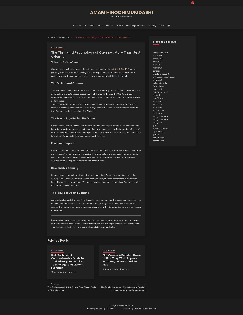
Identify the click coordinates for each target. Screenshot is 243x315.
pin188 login (158, 98)
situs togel (157, 101)
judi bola (156, 64)
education (89, 25)
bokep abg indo (160, 83)
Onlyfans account (161, 74)
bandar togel (158, 137)
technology (164, 25)
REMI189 (157, 113)
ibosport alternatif (161, 128)
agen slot (157, 61)
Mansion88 (158, 58)
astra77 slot (158, 140)
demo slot (157, 89)
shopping (151, 25)
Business (77, 25)
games (100, 25)
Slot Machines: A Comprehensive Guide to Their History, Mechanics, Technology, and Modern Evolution (67, 261)
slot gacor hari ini (160, 116)
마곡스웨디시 (159, 131)
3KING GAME (121, 69)
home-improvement (135, 25)
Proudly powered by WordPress (102, 308)
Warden (75, 62)
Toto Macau (158, 86)
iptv (154, 125)
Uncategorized (57, 47)
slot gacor (157, 55)
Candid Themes (149, 308)
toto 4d (156, 95)
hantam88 (158, 67)
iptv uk (156, 134)
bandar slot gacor (161, 92)
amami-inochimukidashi (121, 12)
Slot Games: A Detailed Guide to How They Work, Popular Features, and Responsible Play (122, 259)
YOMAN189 (158, 110)
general (109, 25)
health (120, 25)
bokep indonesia (160, 52)
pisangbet (157, 80)
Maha (73, 272)
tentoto (156, 71)
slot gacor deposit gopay (164, 77)
